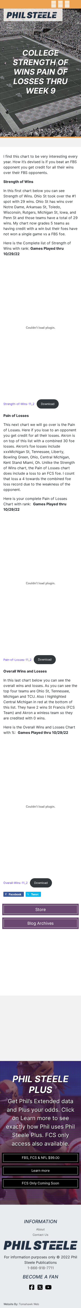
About (40, 1229)
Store (40, 909)
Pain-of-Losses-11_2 (17, 659)
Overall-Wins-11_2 (15, 883)
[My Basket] (74, 4)
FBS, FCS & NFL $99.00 (40, 1157)
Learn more (41, 1170)
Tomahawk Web (29, 1304)
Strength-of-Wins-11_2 (18, 404)
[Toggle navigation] (10, 25)
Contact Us (40, 1234)
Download (47, 404)
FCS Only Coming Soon (40, 1183)
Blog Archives (40, 923)
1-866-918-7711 (40, 1268)
